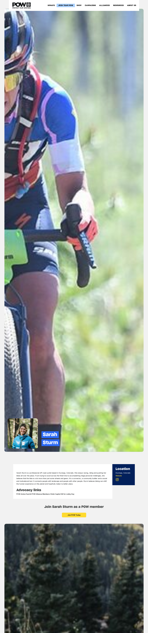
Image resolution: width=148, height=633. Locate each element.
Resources (118, 5)
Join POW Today (74, 515)
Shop (79, 5)
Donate (51, 5)
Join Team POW (65, 5)
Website (119, 476)
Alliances (104, 5)
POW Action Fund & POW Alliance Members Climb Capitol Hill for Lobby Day (45, 494)
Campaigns (90, 5)
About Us (131, 5)
